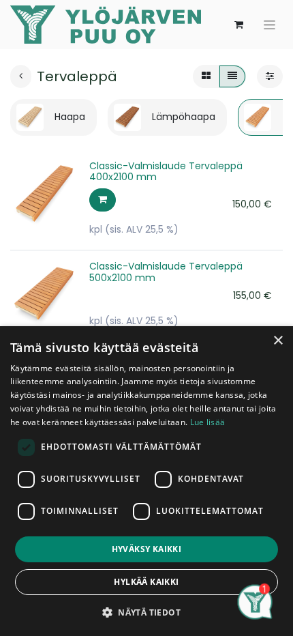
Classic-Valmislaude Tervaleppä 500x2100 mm (166, 272)
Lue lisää (208, 422)
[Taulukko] (206, 76)
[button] (102, 200)
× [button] (278, 341)
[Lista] (232, 76)
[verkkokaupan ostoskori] (238, 24)
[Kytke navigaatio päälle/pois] (269, 24)
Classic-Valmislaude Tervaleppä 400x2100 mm (166, 171)
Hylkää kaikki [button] (146, 582)
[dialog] (146, 481)
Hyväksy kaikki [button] (147, 549)
